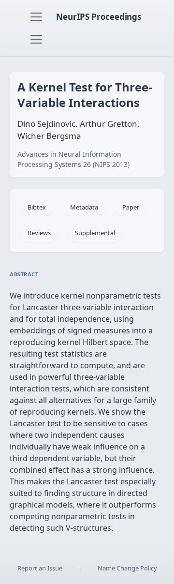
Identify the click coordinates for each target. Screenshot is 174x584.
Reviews (39, 232)
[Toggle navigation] (36, 17)
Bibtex (37, 207)
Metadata (84, 207)
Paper (130, 207)
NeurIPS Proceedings (98, 16)
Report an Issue (39, 568)
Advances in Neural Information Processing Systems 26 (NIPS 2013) (73, 159)
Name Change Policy (127, 568)
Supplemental (95, 232)
